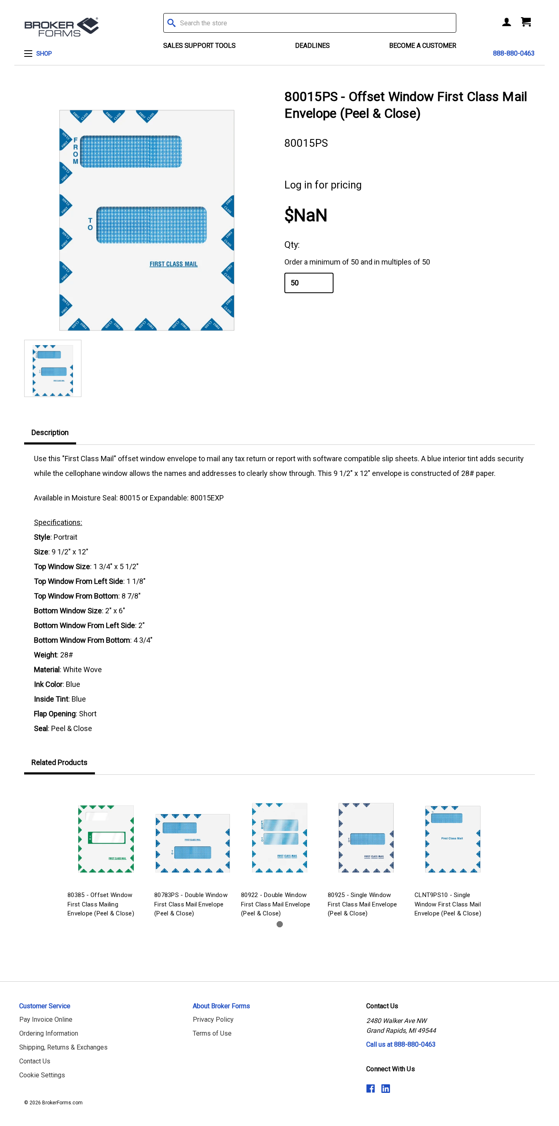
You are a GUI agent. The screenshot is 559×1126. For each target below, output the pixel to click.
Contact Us (34, 1061)
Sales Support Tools (199, 45)
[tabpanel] (106, 852)
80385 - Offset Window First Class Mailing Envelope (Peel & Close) (101, 904)
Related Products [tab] (60, 762)
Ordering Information (48, 1033)
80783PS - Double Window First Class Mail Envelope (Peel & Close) (191, 904)
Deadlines (312, 45)
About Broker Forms (221, 1006)
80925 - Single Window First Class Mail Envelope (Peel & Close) (362, 904)
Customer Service (44, 1006)
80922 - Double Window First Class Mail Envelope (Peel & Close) (275, 904)
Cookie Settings (42, 1075)
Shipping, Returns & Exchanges (63, 1047)
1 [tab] (280, 924)
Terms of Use (212, 1033)
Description (50, 432)
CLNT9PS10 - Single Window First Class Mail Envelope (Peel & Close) (448, 904)
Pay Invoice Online (45, 1019)
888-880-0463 (514, 53)
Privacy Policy (213, 1019)
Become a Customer (422, 45)
